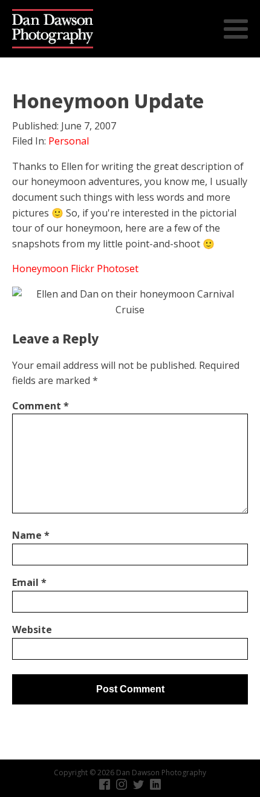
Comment (40, 405)
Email (29, 582)
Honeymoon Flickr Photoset (75, 268)
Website (32, 629)
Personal (68, 141)
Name (31, 535)
